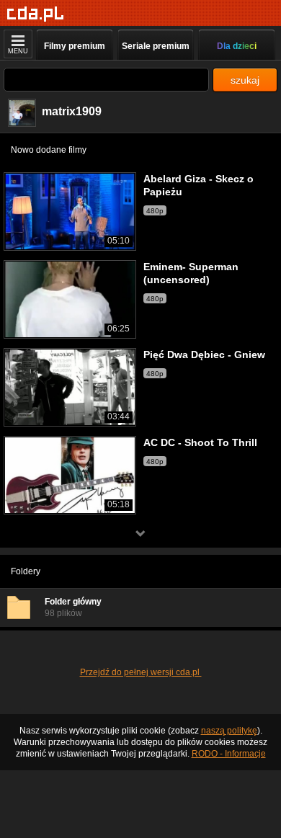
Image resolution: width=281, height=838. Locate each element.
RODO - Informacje (229, 754)
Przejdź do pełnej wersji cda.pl (141, 672)
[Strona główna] (35, 14)
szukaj (245, 80)
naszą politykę (229, 731)
